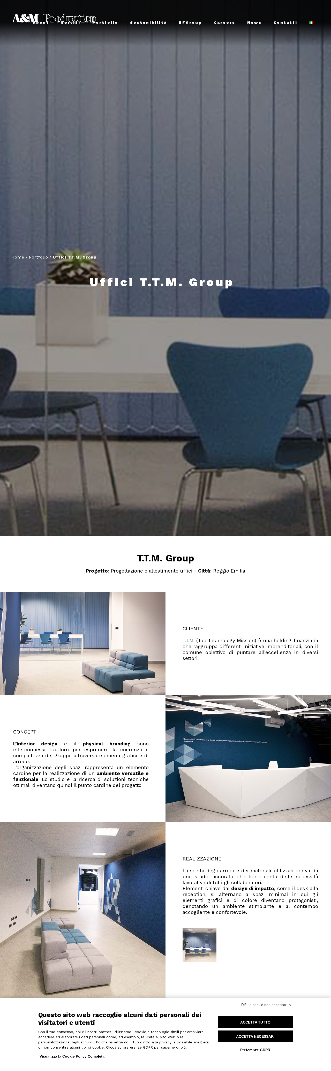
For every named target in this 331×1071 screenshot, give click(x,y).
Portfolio (38, 257)
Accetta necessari (255, 1036)
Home (17, 257)
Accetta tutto (255, 1022)
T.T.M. (188, 640)
